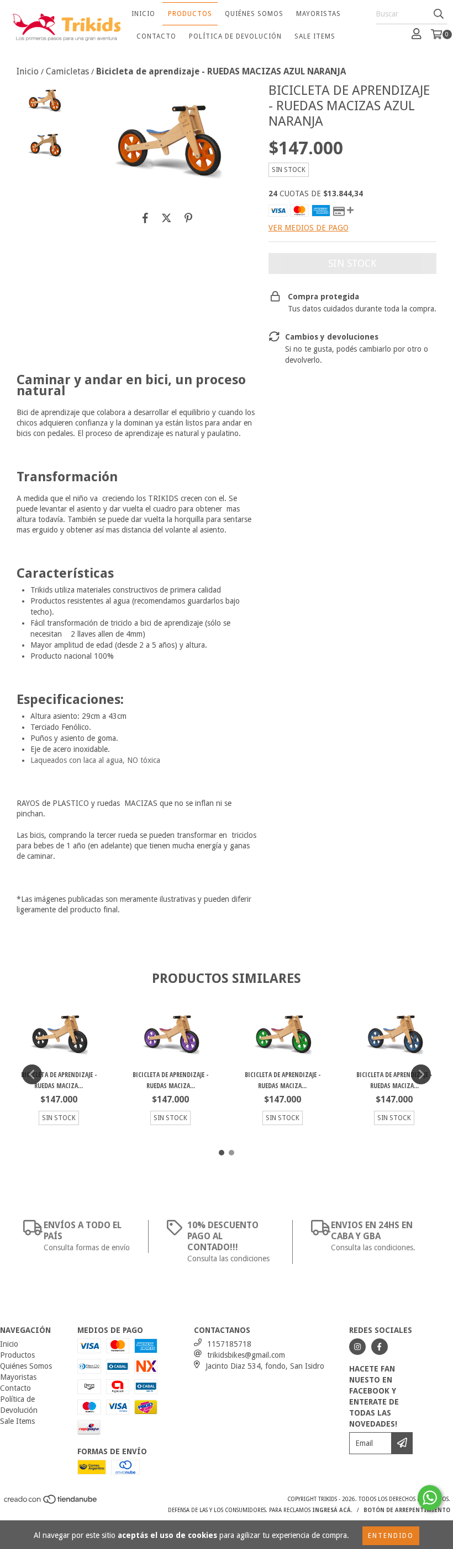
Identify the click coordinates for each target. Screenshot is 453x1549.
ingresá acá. (332, 1510)
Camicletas (67, 71)
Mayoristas (318, 14)
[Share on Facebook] (145, 217)
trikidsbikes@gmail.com (246, 1355)
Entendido (391, 1536)
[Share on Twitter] (166, 217)
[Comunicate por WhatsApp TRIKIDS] (430, 1497)
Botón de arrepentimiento (407, 1510)
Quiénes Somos (254, 14)
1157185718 (229, 1344)
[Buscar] (438, 14)
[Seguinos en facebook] (379, 1346)
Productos (190, 14)
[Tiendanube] (51, 1502)
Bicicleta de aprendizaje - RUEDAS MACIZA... (59, 1080)
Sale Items (314, 36)
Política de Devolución (235, 36)
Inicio (143, 14)
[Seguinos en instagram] (357, 1346)
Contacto (156, 36)
